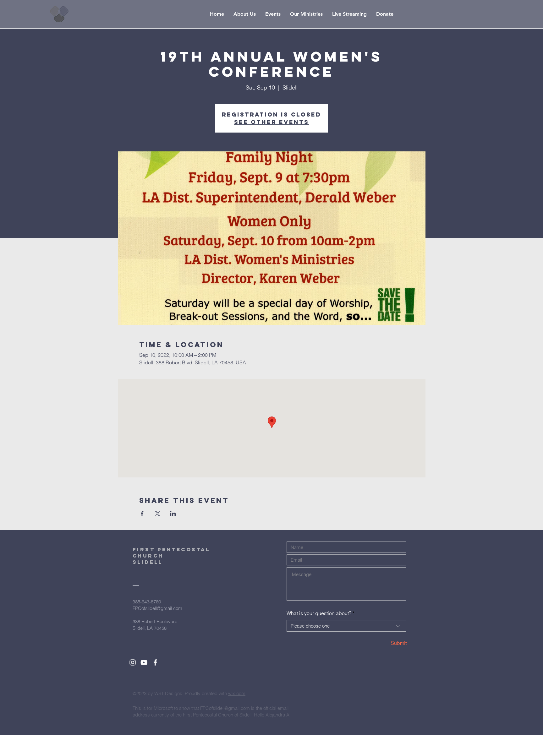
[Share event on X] (158, 513)
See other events (271, 122)
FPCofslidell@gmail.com (157, 608)
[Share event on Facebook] (142, 513)
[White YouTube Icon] (144, 662)
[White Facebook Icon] (155, 662)
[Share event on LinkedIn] (173, 513)
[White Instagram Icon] (133, 662)
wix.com (236, 693)
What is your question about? (319, 613)
